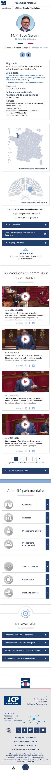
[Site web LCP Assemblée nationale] (25, 700)
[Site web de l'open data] (25, 717)
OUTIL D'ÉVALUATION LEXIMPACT (25, 749)
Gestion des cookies (37, 757)
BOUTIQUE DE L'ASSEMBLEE (25, 738)
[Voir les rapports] (25, 517)
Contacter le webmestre (15, 757)
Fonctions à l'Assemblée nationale (25, 635)
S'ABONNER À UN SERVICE (25, 745)
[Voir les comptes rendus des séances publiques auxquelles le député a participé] (25, 566)
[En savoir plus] (25, 531)
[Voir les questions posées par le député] (25, 504)
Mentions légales (12, 755)
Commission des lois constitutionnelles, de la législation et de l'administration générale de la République (25, 77)
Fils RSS (27, 757)
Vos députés (6, 8)
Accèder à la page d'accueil (3, 3)
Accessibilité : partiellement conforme (31, 755)
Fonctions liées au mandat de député (25, 643)
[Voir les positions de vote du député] (25, 593)
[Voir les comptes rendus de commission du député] (25, 579)
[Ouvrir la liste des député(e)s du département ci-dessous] (25, 147)
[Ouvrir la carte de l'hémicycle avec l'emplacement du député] (25, 190)
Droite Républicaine (25, 39)
